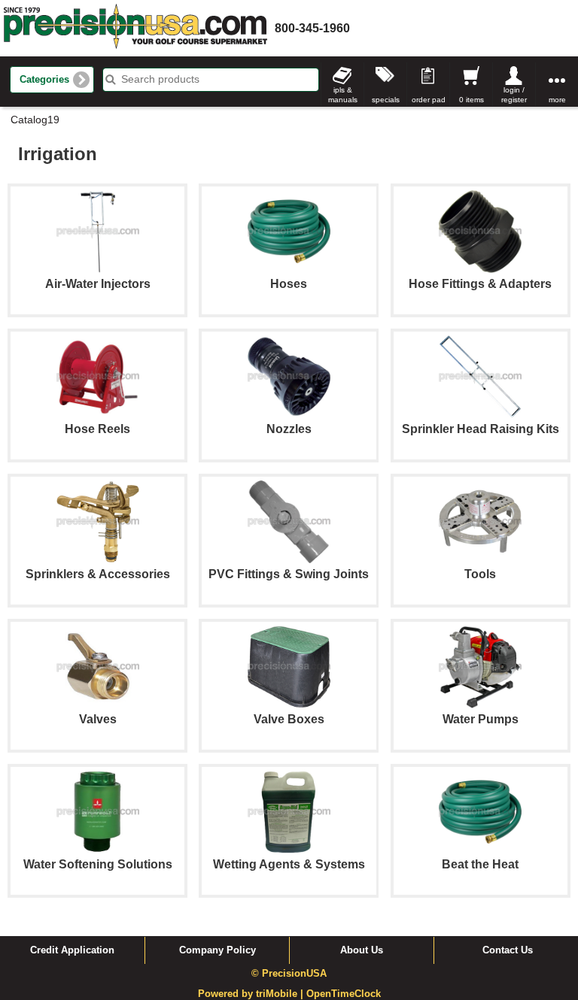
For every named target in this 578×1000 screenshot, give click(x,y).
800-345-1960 (312, 28)
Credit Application (72, 950)
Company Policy (217, 950)
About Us (361, 950)
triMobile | (281, 994)
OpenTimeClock (343, 994)
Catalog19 (35, 120)
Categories (44, 79)
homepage (135, 28)
